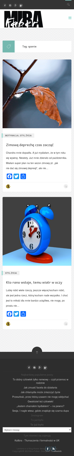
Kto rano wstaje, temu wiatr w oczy (34, 282)
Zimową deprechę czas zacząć (30, 144)
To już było (37, 424)
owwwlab (57, 451)
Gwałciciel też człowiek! (40, 401)
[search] (68, 4)
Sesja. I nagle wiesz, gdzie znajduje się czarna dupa (40, 410)
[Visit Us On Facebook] (47, 448)
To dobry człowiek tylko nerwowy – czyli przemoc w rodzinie (40, 381)
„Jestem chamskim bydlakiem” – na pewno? (40, 406)
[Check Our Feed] (53, 448)
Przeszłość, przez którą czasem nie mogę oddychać (40, 396)
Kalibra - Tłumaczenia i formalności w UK (37, 440)
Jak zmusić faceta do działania (40, 387)
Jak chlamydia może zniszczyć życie (40, 392)
